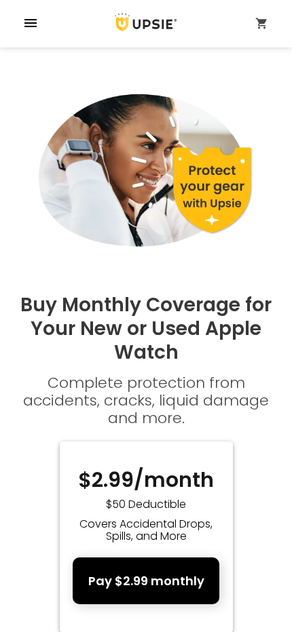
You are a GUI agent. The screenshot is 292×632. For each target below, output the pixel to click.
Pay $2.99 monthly (146, 580)
